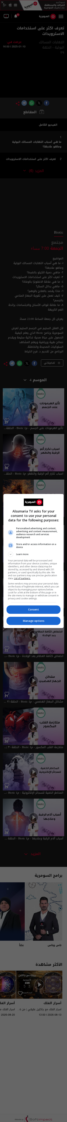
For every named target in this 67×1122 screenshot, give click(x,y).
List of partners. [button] (22, 578)
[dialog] (33, 561)
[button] (33, 554)
